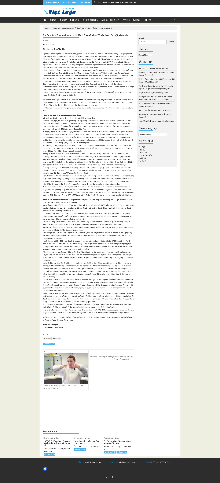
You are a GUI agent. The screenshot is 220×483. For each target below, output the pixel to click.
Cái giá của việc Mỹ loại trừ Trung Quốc (153, 93)
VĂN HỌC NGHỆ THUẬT (110, 20)
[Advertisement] (88, 410)
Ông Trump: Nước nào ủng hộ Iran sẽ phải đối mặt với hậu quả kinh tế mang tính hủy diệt (126, 2)
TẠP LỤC (126, 20)
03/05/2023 (49, 438)
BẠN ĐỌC (136, 20)
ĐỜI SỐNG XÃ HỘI (49, 344)
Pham (46, 41)
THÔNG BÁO (74, 20)
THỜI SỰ (63, 20)
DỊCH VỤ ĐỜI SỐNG (90, 20)
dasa (118, 438)
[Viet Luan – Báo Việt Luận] (45, 20)
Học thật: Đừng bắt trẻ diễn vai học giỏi (153, 68)
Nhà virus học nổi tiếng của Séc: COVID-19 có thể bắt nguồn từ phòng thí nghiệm (65, 387)
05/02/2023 (110, 438)
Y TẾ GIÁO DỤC (121, 452)
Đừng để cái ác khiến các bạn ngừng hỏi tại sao (156, 121)
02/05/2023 (79, 438)
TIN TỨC (53, 20)
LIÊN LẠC (147, 20)
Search (141, 38)
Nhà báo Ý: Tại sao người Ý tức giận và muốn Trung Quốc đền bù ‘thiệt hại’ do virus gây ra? (111, 358)
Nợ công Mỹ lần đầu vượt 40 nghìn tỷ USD (154, 110)
